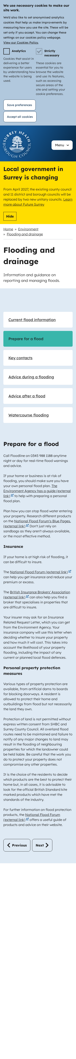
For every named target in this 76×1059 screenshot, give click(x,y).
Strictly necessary (51, 53)
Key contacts (20, 357)
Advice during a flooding (31, 377)
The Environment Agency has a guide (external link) (37, 491)
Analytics (19, 51)
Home (8, 229)
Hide (10, 216)
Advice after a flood (26, 396)
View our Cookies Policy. (20, 42)
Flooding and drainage (25, 234)
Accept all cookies (20, 117)
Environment (28, 229)
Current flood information (32, 319)
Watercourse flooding (28, 415)
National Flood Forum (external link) (39, 572)
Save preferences (19, 105)
